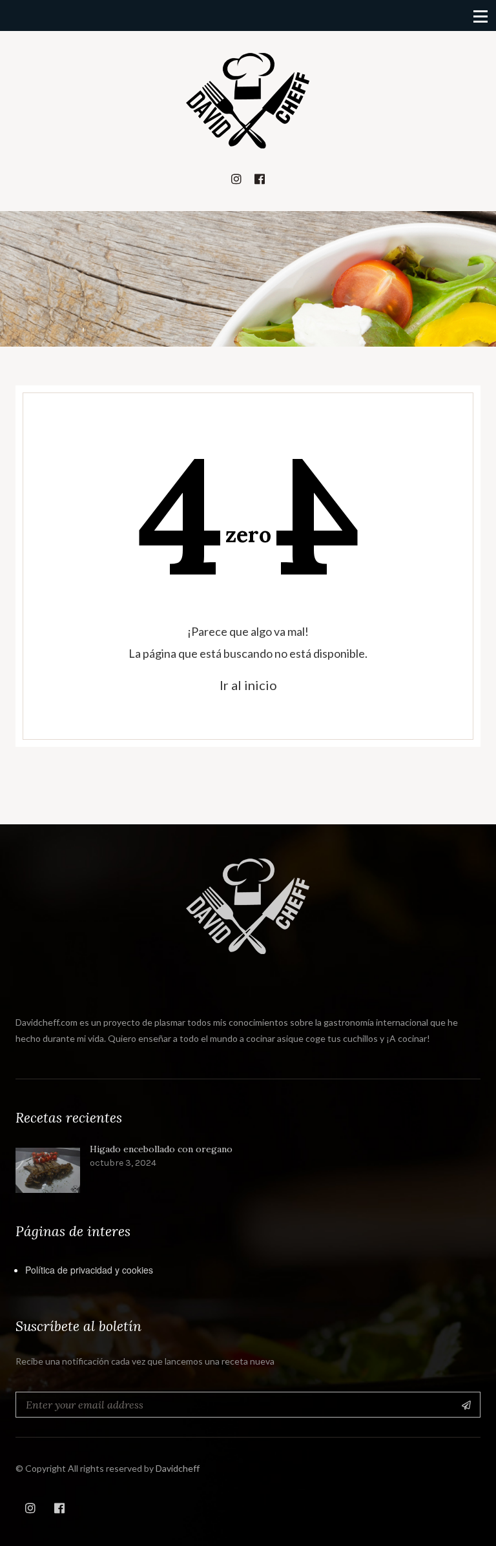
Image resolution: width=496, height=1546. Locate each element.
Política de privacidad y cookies (89, 1269)
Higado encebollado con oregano (161, 1149)
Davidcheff (178, 1468)
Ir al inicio (248, 685)
